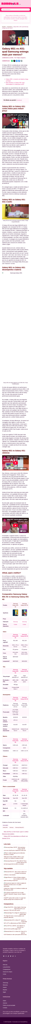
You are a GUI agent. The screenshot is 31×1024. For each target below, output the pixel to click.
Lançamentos (6, 967)
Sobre (4, 1000)
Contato (5, 1007)
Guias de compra (7, 971)
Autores (5, 1003)
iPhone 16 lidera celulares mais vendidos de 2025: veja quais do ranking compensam (15, 879)
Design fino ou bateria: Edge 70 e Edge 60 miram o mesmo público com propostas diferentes (15, 915)
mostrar (19, 100)
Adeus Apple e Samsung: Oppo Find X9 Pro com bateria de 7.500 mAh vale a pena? (15, 909)
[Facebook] (19, 61)
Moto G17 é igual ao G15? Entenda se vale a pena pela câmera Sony (15, 933)
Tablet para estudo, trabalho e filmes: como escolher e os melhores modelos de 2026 (14, 857)
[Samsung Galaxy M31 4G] (15, 616)
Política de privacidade (9, 1005)
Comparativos (9, 26)
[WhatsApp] (12, 61)
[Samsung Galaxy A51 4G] (24, 616)
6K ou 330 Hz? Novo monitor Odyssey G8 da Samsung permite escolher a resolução (15, 862)
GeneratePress (23, 1021)
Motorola (5, 985)
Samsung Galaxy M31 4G (15, 605)
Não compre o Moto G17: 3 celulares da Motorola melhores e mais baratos (15, 873)
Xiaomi (5, 987)
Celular (15, 624)
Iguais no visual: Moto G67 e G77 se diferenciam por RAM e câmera (15, 921)
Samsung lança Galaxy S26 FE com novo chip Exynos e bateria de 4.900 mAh (15, 849)
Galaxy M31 (5, 827)
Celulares (5, 825)
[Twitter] (14, 61)
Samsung (15, 621)
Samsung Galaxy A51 (19, 827)
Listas (4, 974)
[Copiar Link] (21, 61)
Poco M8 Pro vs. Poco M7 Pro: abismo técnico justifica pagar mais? (14, 927)
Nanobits (4, 26)
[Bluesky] (17, 61)
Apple (4, 992)
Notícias (5, 964)
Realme (5, 989)
